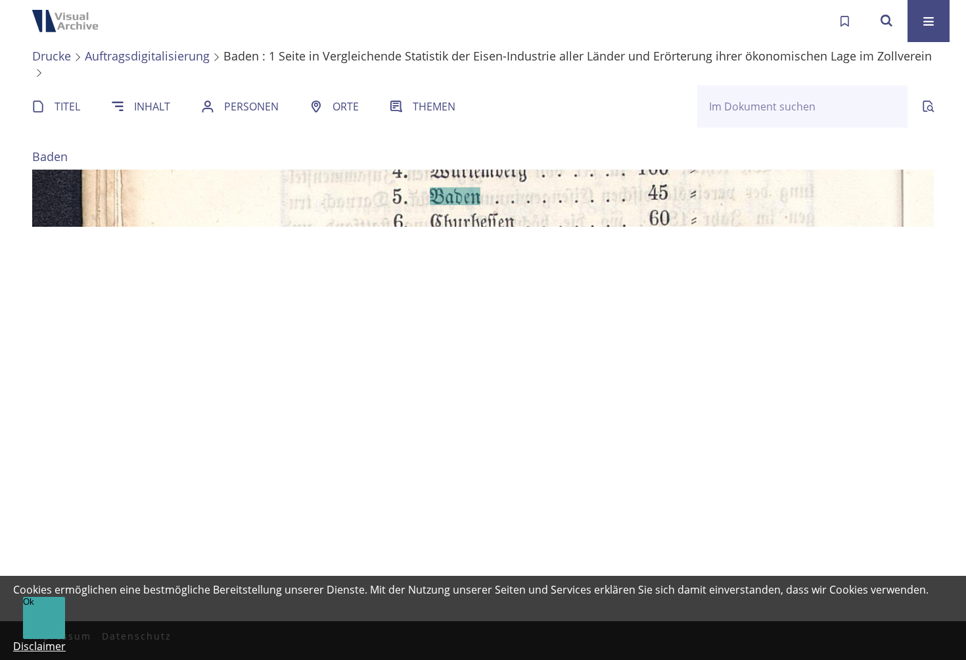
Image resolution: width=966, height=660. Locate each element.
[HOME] (69, 21)
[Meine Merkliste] (844, 21)
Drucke (51, 56)
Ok (28, 602)
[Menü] (929, 21)
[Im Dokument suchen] (929, 106)
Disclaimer (39, 646)
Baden (50, 156)
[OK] (886, 21)
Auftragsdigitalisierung (147, 56)
